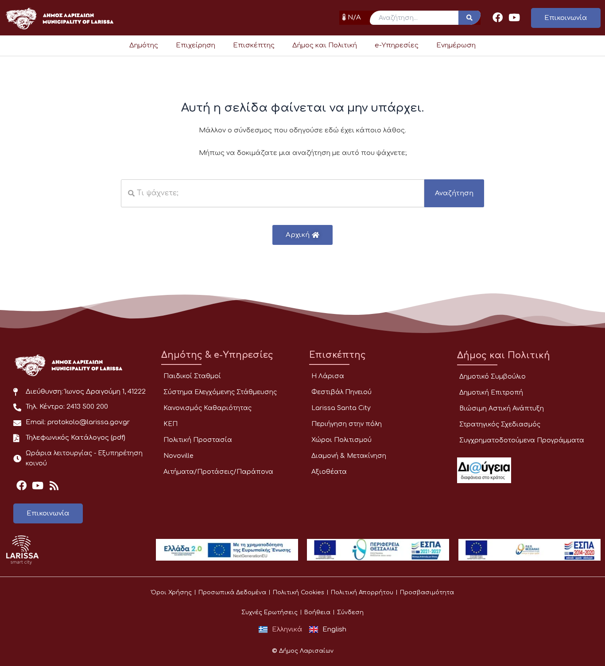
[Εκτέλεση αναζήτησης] (469, 18)
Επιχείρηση (195, 45)
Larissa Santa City (341, 408)
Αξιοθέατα (329, 472)
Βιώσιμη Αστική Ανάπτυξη (501, 408)
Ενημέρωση (456, 45)
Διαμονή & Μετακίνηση (348, 456)
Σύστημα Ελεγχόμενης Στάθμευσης (220, 392)
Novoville (178, 456)
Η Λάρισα (327, 376)
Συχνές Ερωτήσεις (269, 612)
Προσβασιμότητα (427, 592)
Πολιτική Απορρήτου (362, 592)
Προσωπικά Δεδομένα (232, 592)
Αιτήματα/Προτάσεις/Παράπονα (218, 472)
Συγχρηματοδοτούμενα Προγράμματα (521, 440)
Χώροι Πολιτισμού (341, 440)
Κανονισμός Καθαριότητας (207, 408)
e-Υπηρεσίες (397, 45)
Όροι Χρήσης (171, 592)
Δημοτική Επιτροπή (491, 392)
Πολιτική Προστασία (197, 440)
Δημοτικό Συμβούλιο (492, 376)
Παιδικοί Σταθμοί (192, 376)
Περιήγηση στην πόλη (346, 424)
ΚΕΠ (170, 424)
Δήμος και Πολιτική (324, 45)
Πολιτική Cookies (298, 592)
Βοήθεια (317, 612)
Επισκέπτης (254, 45)
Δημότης (143, 45)
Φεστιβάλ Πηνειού (341, 392)
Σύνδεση (350, 612)
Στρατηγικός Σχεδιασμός (499, 424)
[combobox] (272, 193)
